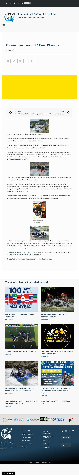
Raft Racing (46, 441)
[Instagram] (10, 3)
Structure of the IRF (28, 434)
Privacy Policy (26, 440)
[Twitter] (14, 3)
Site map (24, 447)
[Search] (30, 3)
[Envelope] (22, 3)
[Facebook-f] (6, 3)
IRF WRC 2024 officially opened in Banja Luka (21, 351)
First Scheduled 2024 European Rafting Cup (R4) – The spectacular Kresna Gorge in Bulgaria (56, 390)
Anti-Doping (46, 444)
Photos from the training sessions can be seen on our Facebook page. (30, 259)
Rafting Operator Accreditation (47, 432)
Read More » (9, 319)
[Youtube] (18, 3)
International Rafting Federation (37, 14)
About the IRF (26, 431)
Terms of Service (27, 444)
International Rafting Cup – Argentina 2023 (55, 401)
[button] (3, 25)
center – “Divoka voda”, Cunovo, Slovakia (23, 252)
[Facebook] (62, 430)
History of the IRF (27, 437)
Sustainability (47, 447)
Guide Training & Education (48, 437)
